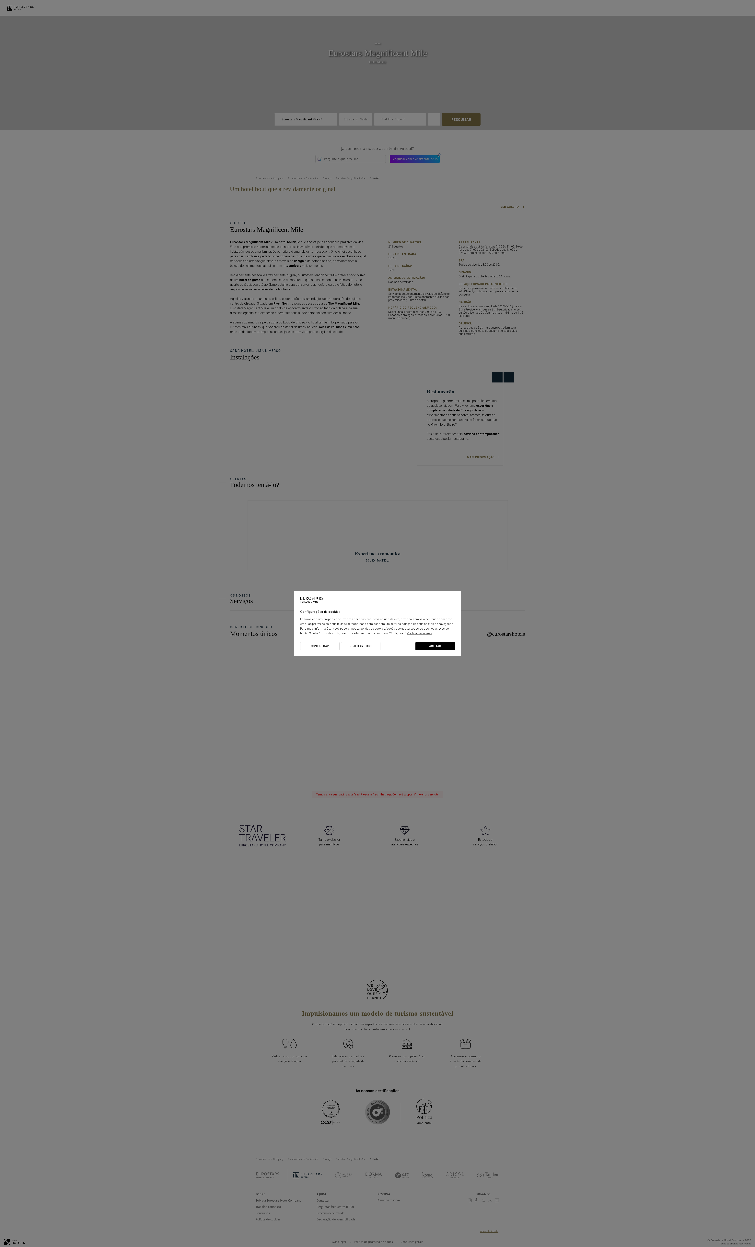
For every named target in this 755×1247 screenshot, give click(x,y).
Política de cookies (419, 633)
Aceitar (435, 646)
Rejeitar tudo (361, 646)
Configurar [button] (320, 646)
